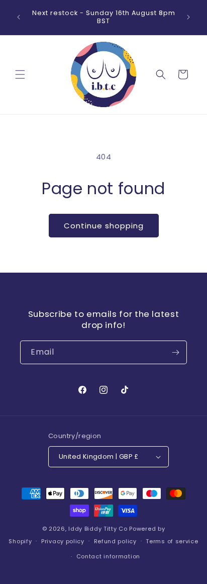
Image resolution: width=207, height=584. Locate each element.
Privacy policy (62, 541)
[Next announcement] (188, 17)
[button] (20, 74)
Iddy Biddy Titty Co (97, 529)
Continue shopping (104, 225)
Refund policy (115, 541)
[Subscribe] (175, 352)
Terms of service (172, 541)
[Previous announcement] (19, 17)
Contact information (108, 556)
